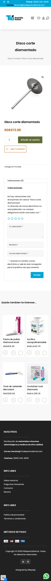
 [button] (5, 352)
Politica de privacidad (14, 515)
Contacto (8, 488)
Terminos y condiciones (15, 518)
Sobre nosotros (11, 480)
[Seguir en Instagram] (8, 1)
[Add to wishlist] (13, 353)
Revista (7, 492)
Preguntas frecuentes (14, 484)
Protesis (17, 58)
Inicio (10, 58)
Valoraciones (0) (15, 180)
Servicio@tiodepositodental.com (29, 5)
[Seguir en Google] (4, 1)
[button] (43, 77)
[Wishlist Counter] (38, 18)
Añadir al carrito (30, 139)
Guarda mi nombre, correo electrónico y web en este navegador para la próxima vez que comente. (24, 264)
